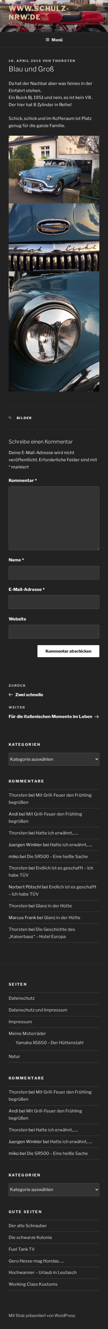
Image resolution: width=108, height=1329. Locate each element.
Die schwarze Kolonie (30, 1237)
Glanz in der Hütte (54, 905)
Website (17, 619)
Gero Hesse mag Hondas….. (36, 1261)
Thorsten (63, 61)
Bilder (24, 418)
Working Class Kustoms (33, 1284)
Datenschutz (22, 998)
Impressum (20, 1021)
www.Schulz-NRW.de (39, 12)
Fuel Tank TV (22, 1249)
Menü (57, 39)
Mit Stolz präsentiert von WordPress (42, 1315)
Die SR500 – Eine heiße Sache (57, 856)
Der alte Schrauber (28, 1225)
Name (16, 560)
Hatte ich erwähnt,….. (57, 833)
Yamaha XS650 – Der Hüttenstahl (50, 1042)
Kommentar (23, 480)
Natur (14, 1056)
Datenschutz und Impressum (38, 1010)
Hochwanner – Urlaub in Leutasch (43, 1272)
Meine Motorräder (27, 1033)
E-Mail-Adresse (27, 589)
